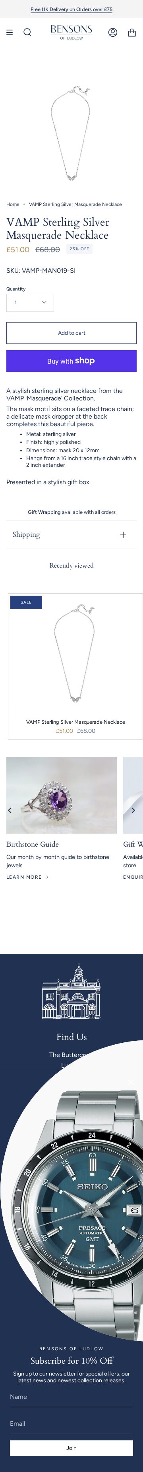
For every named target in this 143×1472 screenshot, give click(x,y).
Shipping (26, 535)
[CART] (132, 32)
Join (71, 1448)
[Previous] (10, 810)
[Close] (131, 1082)
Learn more (24, 877)
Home (12, 204)
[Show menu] (12, 32)
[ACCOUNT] (113, 32)
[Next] (133, 810)
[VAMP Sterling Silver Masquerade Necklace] (75, 654)
